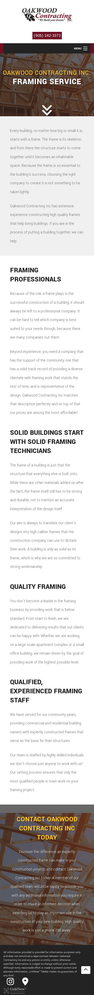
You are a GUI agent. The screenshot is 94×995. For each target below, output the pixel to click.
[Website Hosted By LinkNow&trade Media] (14, 990)
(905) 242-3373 (47, 35)
